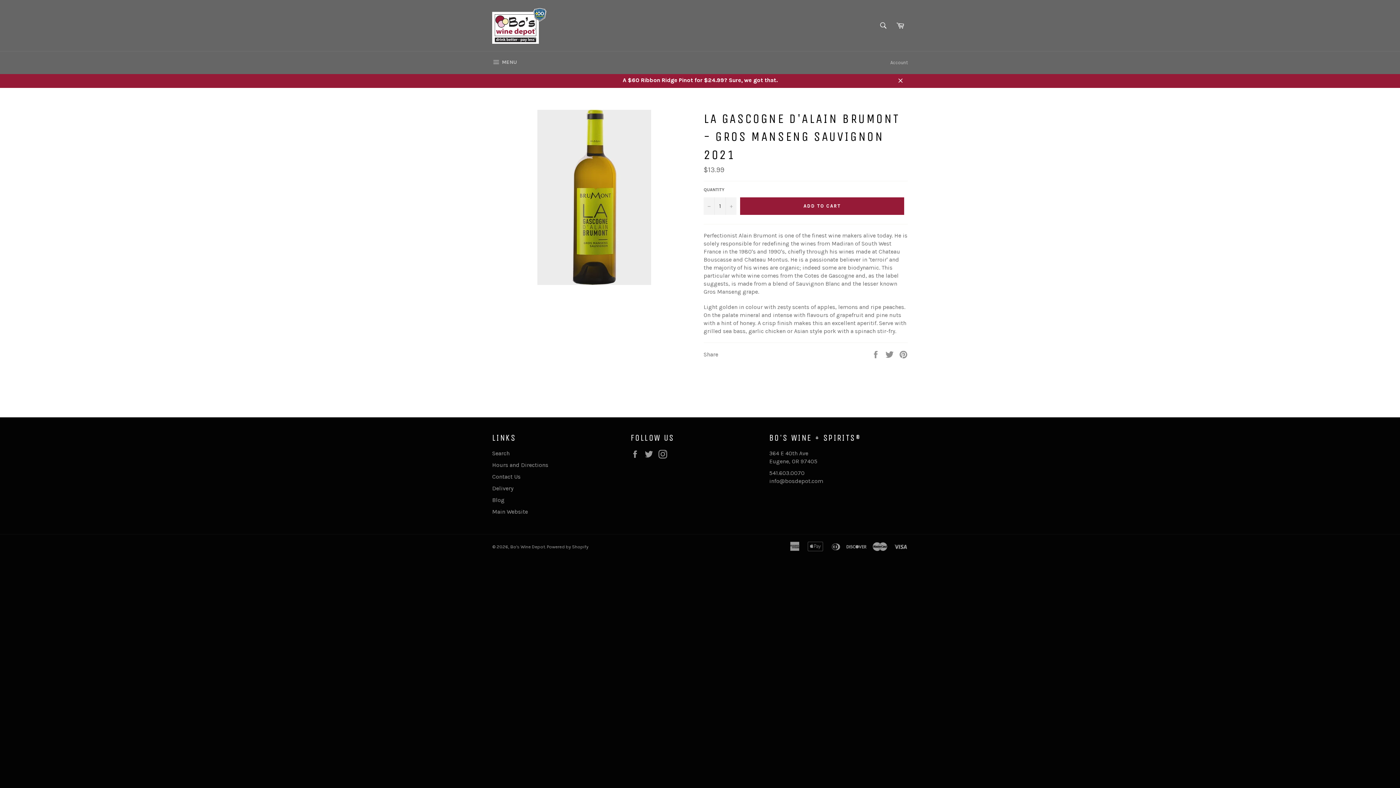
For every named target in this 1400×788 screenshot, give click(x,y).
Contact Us (506, 476)
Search (501, 453)
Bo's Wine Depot (527, 546)
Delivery (502, 488)
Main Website (510, 511)
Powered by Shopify (567, 546)
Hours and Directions (520, 464)
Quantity (714, 189)
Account (899, 62)
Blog (498, 500)
